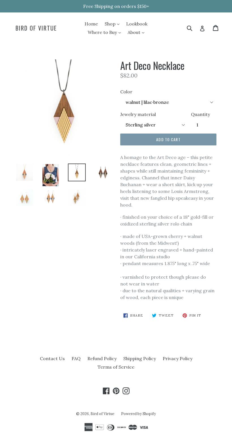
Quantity (200, 114)
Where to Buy (106, 32)
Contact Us (52, 358)
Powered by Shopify (138, 413)
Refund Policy (102, 358)
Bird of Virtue (36, 28)
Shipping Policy (139, 358)
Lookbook (136, 24)
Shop (113, 24)
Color (126, 91)
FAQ (76, 358)
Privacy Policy (177, 358)
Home (91, 24)
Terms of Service (116, 367)
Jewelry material (138, 114)
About (137, 32)
